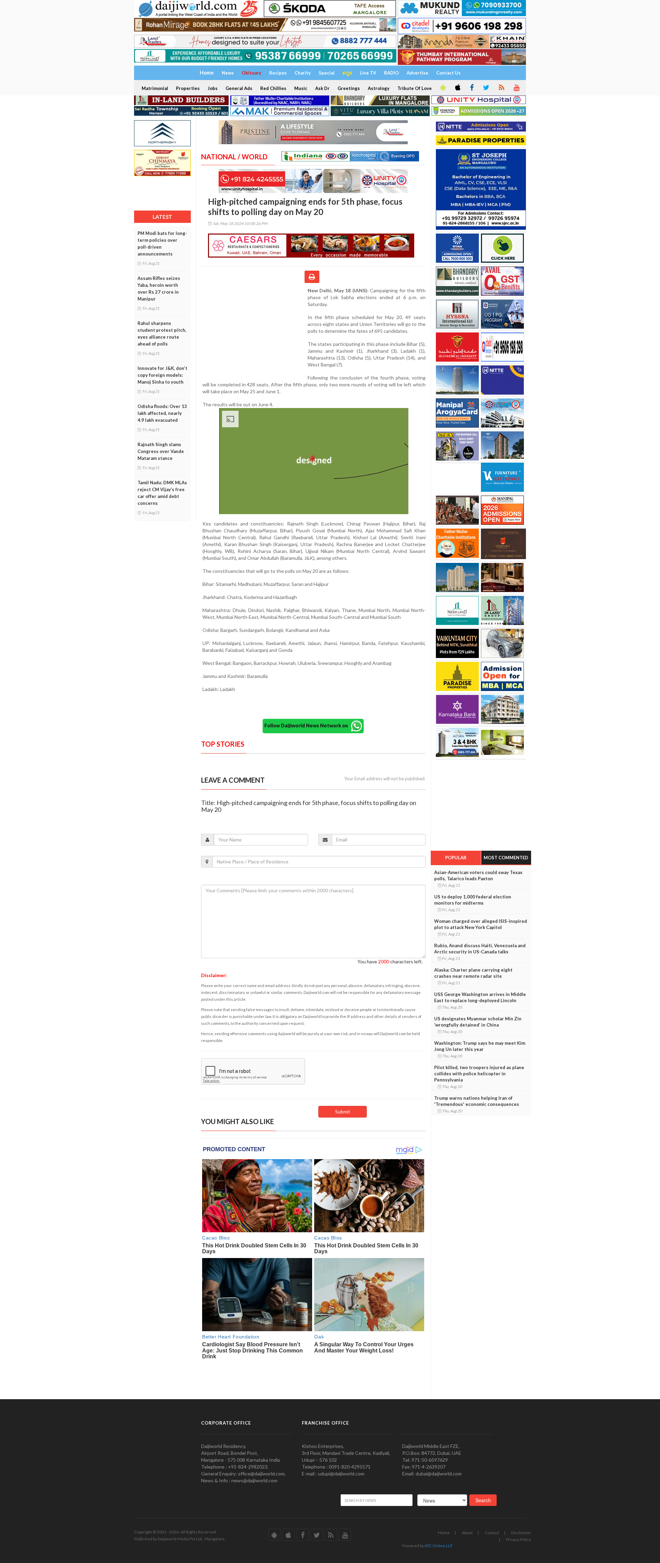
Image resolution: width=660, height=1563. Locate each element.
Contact (492, 1532)
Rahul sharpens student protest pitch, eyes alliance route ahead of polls (162, 333)
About (467, 1532)
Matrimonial (155, 88)
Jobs (213, 88)
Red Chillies (273, 88)
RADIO (391, 73)
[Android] (442, 87)
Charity (303, 73)
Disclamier (521, 1532)
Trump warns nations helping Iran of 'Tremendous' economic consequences (476, 1101)
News (228, 73)
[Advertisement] (254, 332)
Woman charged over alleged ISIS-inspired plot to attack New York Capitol (480, 924)
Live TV (368, 73)
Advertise (417, 73)
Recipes (278, 73)
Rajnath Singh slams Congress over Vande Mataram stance (161, 451)
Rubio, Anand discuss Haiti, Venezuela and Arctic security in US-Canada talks (480, 948)
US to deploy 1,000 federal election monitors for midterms (472, 900)
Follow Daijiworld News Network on (307, 725)
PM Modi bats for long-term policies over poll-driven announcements (162, 243)
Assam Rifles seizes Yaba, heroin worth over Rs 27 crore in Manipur (159, 288)
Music (300, 88)
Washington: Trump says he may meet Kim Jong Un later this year (479, 1046)
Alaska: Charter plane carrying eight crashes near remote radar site (473, 973)
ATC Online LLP (438, 1545)
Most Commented (506, 857)
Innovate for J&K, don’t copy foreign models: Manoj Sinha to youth (162, 375)
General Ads (239, 88)
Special (326, 73)
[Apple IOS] (457, 87)
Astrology (378, 88)
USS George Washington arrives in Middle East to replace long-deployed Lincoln (480, 997)
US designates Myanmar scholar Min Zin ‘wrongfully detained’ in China (477, 1022)
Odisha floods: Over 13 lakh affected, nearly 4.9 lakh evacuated (162, 413)
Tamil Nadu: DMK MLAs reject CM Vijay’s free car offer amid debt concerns (162, 493)
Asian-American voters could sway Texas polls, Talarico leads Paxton (478, 875)
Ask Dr (322, 88)
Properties (188, 88)
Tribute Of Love (414, 88)
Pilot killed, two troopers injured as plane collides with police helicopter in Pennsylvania (479, 1074)
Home (444, 1532)
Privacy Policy (518, 1539)
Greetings (349, 88)
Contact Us (448, 73)
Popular (455, 857)
